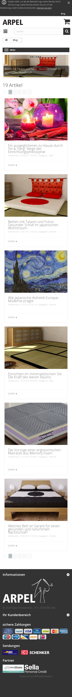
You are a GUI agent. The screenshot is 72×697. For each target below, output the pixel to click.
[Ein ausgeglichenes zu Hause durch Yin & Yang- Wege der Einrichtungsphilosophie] (36, 119)
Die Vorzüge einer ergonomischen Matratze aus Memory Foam (34, 451)
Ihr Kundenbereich (17, 615)
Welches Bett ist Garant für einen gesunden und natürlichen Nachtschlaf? (34, 529)
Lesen (11, 165)
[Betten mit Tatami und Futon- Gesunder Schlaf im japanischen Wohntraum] (36, 195)
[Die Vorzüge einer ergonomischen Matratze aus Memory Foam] (36, 423)
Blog (63, 13)
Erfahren (52, 232)
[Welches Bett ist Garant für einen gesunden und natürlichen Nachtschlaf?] (36, 499)
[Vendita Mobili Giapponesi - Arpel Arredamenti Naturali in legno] (12, 21)
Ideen (51, 155)
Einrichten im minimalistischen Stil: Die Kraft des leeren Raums (35, 375)
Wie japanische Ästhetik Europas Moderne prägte (33, 299)
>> (29, 92)
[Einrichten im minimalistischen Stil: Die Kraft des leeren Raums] (36, 347)
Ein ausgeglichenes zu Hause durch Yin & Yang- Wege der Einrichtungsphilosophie (35, 148)
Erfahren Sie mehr (44, 8)
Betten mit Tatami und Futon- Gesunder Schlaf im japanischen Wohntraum (33, 224)
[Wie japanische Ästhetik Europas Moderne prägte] (36, 271)
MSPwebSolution (43, 676)
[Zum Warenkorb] (66, 22)
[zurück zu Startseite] (6, 40)
